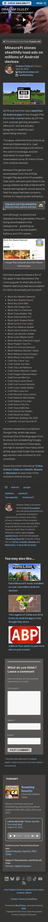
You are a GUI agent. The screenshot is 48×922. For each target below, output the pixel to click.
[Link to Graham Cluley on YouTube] (40, 878)
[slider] (18, 836)
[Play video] (24, 19)
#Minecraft (28, 497)
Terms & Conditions (28, 899)
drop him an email (27, 545)
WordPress (20, 905)
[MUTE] (33, 836)
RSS (34, 851)
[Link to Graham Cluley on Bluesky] (12, 878)
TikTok (15, 542)
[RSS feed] (24, 882)
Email (10, 735)
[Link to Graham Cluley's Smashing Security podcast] (23, 878)
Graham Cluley (22, 66)
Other (8, 854)
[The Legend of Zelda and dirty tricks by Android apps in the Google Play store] (28, 603)
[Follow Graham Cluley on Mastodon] (18, 878)
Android (15, 487)
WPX (24, 908)
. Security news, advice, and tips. (21, 205)
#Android (22, 493)
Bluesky (38, 469)
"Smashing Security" (15, 538)
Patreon (9, 866)
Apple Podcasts (13, 851)
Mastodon (11, 472)
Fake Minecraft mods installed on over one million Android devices (26, 587)
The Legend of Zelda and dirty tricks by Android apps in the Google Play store (26, 618)
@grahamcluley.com (28, 72)
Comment (13, 688)
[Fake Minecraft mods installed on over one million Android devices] (28, 572)
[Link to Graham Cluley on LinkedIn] (7, 878)
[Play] (11, 836)
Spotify (26, 851)
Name (11, 720)
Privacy (14, 899)
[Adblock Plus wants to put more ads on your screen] (28, 634)
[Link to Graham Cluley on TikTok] (35, 878)
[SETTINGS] (37, 836)
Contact (20, 892)
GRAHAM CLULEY (15, 9)
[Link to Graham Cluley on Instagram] (29, 878)
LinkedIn (23, 542)
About (28, 892)
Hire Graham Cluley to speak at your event (23, 889)
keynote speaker (32, 508)
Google (26, 487)
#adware (9, 493)
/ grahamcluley (25, 75)
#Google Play (11, 497)
